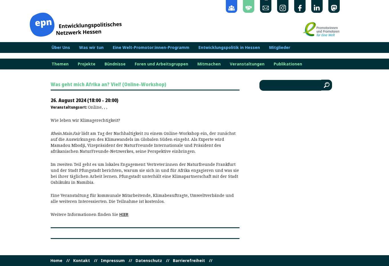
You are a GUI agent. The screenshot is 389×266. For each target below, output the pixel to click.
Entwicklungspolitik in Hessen (229, 48)
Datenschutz (149, 261)
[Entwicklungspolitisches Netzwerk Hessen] (75, 24)
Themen (60, 64)
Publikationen (288, 64)
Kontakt (81, 261)
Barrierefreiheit (189, 261)
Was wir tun (91, 48)
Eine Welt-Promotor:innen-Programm (151, 48)
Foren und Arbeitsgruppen (161, 64)
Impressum (113, 261)
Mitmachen (209, 64)
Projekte (86, 64)
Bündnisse (115, 64)
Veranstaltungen (247, 64)
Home (56, 261)
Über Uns (61, 48)
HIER (123, 214)
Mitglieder (279, 48)
